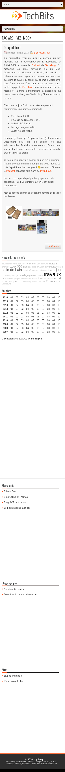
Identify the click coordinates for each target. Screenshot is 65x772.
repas (34, 279)
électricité (27, 270)
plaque (17, 279)
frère (52, 281)
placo (16, 281)
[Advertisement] (32, 376)
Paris (14, 264)
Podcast (35, 65)
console (5, 275)
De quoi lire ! (12, 47)
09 (53, 301)
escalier (9, 279)
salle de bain (12, 270)
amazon (40, 267)
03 (22, 297)
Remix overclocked (14, 681)
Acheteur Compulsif (14, 589)
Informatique (51, 267)
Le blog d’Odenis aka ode (17, 507)
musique (41, 281)
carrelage (24, 275)
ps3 (29, 267)
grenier (32, 275)
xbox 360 (16, 266)
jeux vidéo (22, 264)
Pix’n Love (27, 87)
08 (48, 305)
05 (32, 309)
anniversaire (26, 279)
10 (59, 312)
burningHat (36, 338)
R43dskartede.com (48, 764)
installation (48, 279)
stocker (18, 764)
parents (35, 270)
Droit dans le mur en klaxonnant (20, 594)
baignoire (43, 270)
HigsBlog (38, 759)
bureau (5, 281)
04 (27, 297)
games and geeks (13, 675)
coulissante (7, 264)
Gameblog (50, 65)
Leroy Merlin (31, 281)
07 (43, 305)
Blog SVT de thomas (15, 502)
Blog (25, 267)
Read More (53, 246)
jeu (58, 270)
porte (58, 281)
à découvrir (39, 53)
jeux (48, 53)
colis (34, 267)
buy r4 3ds (51, 762)
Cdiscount (6, 284)
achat (57, 278)
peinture (44, 264)
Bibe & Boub (10, 491)
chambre (6, 267)
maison (53, 263)
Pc (47, 281)
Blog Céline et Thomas (16, 497)
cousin (23, 281)
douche (51, 270)
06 (38, 305)
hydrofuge (13, 275)
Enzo (40, 278)
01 (11, 297)
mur (4, 278)
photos (40, 275)
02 (17, 297)
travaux (52, 274)
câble (60, 267)
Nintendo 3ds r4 (29, 764)
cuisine (31, 263)
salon (37, 264)
